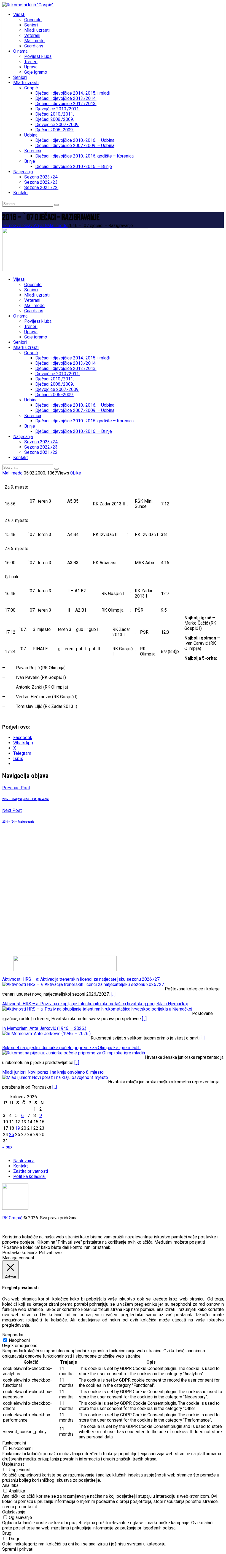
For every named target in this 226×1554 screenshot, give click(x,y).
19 (17, 1128)
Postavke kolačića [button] (19, 1252)
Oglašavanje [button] (13, 1512)
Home (8, 225)
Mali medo (57, 225)
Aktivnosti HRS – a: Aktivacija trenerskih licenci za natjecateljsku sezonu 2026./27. (81, 979)
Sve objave (24, 225)
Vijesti (41, 225)
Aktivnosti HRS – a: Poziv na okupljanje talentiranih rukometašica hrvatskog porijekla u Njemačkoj (95, 1003)
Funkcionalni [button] (14, 1443)
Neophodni (19, 1340)
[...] (113, 994)
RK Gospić (12, 1217)
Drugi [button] (7, 1533)
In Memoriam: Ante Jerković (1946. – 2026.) (44, 1028)
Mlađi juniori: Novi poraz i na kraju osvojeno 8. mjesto (53, 1072)
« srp (7, 1147)
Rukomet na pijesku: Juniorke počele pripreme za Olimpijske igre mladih (71, 1047)
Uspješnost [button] (13, 1464)
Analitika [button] (10, 1485)
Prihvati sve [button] (50, 1252)
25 (11, 1134)
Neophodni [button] (12, 1334)
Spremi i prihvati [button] (17, 1549)
